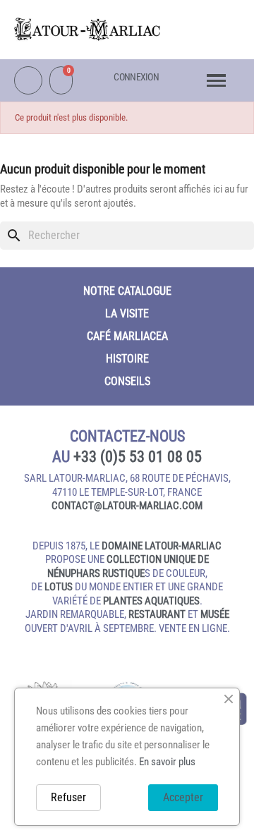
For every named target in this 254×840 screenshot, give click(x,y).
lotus (58, 586)
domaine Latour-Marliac (162, 546)
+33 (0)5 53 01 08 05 (137, 456)
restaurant (157, 614)
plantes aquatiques (151, 601)
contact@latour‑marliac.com (127, 505)
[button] (208, 25)
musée (214, 614)
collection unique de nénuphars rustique (128, 566)
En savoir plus (167, 761)
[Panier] (61, 80)
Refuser (68, 797)
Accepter (183, 797)
